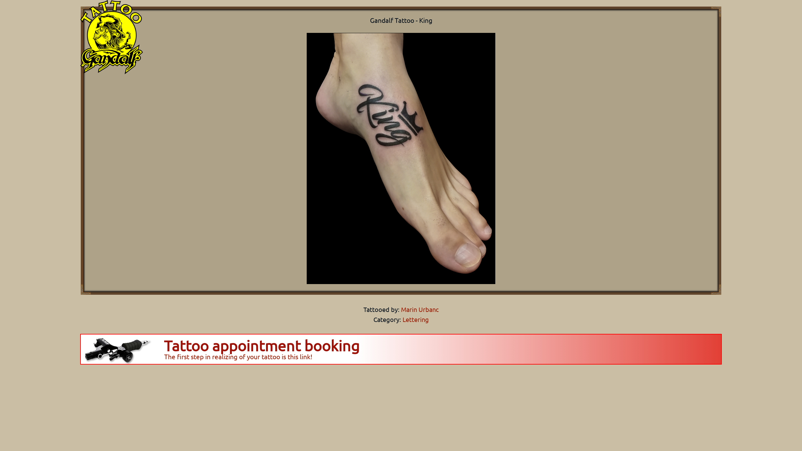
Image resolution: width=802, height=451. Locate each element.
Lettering (416, 319)
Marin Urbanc (419, 309)
